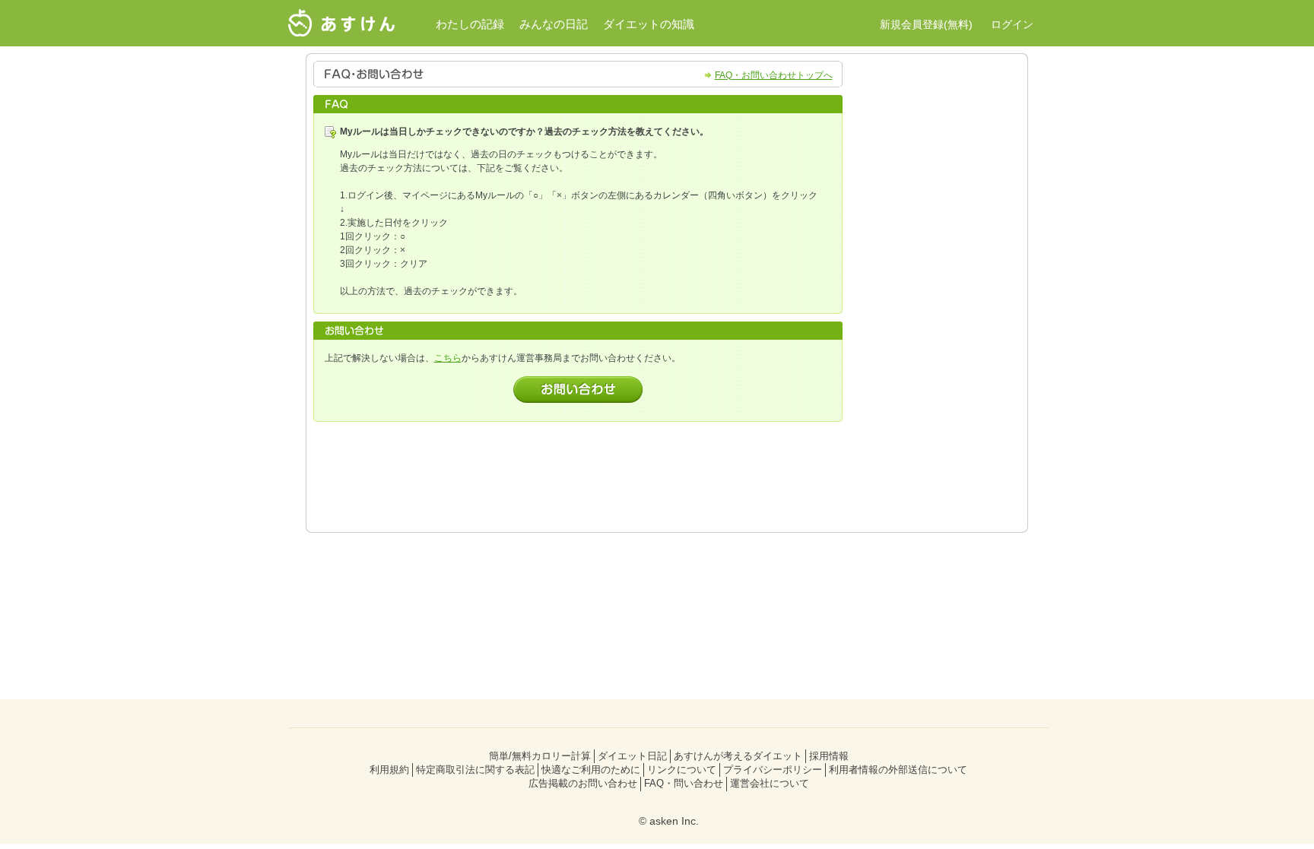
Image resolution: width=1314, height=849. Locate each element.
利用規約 (389, 769)
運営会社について (769, 783)
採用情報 (829, 756)
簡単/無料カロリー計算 (540, 756)
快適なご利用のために (590, 769)
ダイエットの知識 (648, 23)
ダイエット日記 (632, 756)
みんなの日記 (553, 23)
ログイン (1012, 24)
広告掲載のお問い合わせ (582, 783)
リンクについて (681, 769)
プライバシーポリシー (772, 769)
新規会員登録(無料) (926, 24)
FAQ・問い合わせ (683, 783)
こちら (448, 358)
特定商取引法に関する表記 (475, 769)
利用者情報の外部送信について (898, 769)
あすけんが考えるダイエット (738, 756)
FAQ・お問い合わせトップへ (774, 75)
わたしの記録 (470, 23)
